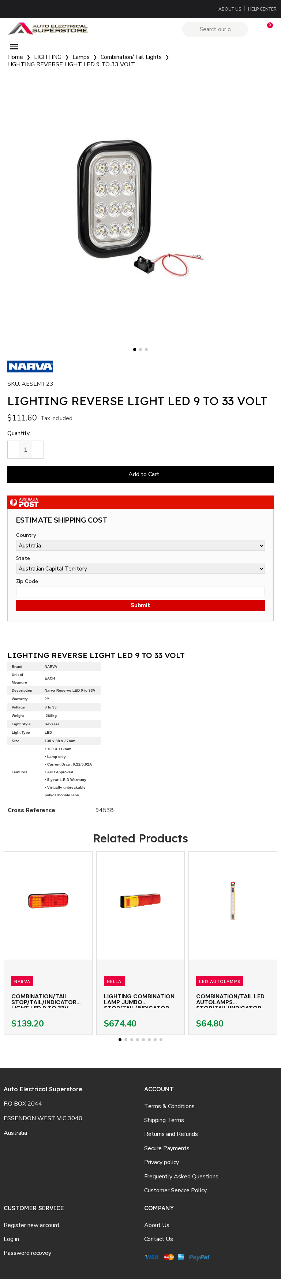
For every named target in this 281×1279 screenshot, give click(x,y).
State (23, 558)
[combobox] (216, 29)
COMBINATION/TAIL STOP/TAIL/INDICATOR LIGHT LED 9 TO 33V (43, 1002)
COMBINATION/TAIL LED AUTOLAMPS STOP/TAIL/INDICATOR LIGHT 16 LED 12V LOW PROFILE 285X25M (230, 1008)
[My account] (254, 29)
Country (26, 535)
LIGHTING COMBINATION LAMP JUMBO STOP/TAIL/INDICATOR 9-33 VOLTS (139, 1005)
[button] (267, 29)
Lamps (81, 57)
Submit (140, 605)
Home (15, 57)
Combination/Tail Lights (131, 57)
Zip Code (27, 581)
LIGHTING (47, 57)
